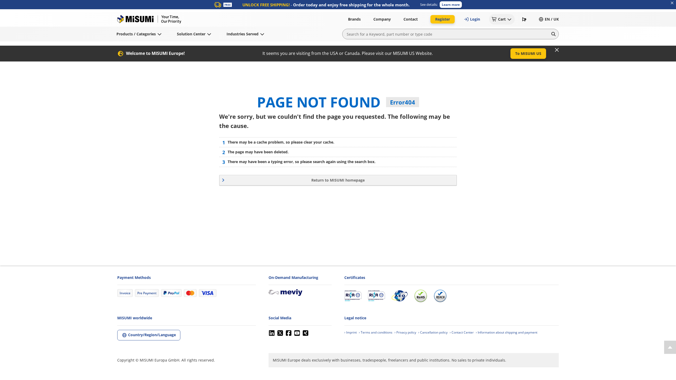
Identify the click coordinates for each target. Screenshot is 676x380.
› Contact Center (462, 332)
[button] (451, 4)
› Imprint (350, 332)
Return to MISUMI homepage (338, 180)
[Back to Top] (670, 347)
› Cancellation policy (433, 332)
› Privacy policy (405, 332)
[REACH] (440, 295)
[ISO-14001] (376, 295)
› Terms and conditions (375, 332)
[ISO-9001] (353, 295)
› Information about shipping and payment (506, 332)
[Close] (557, 50)
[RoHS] (420, 295)
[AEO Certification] (399, 295)
